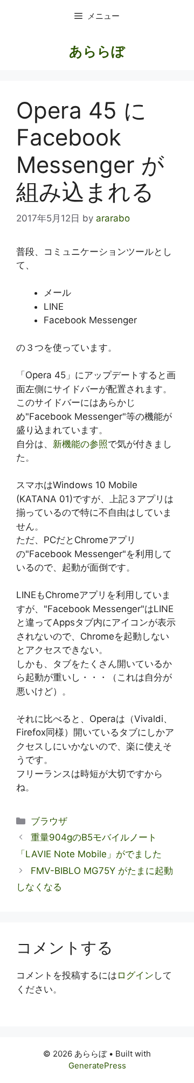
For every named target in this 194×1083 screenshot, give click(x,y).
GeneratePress (97, 1065)
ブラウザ (49, 821)
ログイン (135, 975)
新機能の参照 (80, 444)
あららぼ (97, 51)
